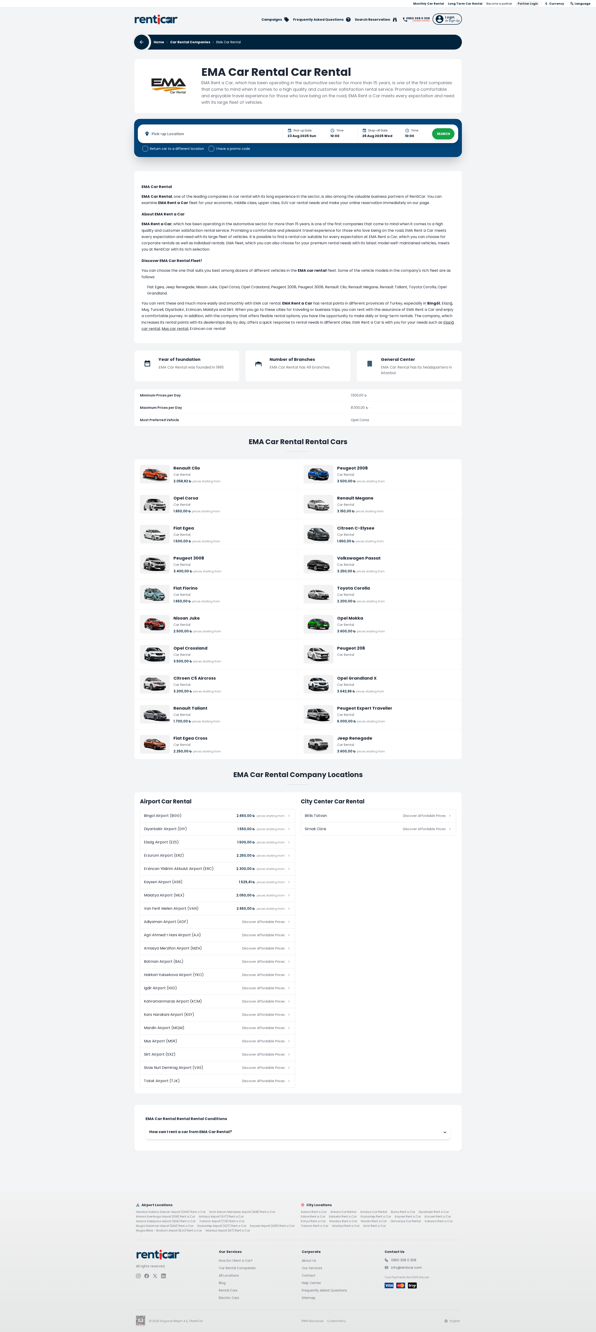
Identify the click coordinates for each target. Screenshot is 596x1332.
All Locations (229, 1275)
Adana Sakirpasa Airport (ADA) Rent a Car (166, 1221)
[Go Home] (156, 19)
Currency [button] (556, 4)
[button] (447, 19)
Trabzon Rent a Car (314, 1226)
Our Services (312, 1268)
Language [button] (582, 4)
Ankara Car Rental (343, 1212)
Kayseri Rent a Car (408, 1216)
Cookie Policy (336, 1321)
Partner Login (528, 4)
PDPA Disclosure (312, 1321)
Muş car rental (175, 328)
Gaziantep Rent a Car (375, 1216)
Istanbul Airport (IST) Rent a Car (228, 1230)
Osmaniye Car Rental (405, 1221)
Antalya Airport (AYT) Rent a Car (221, 1216)
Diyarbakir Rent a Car (434, 1212)
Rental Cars (228, 1290)
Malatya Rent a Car (343, 1221)
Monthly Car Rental (428, 4)
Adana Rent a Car (314, 1212)
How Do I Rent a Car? (236, 1260)
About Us (309, 1260)
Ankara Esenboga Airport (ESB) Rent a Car (165, 1216)
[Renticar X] (155, 1276)
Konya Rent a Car (313, 1221)
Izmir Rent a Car (374, 1226)
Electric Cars (229, 1297)
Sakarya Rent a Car (439, 1221)
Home (159, 42)
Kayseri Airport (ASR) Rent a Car (272, 1226)
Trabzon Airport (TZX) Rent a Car (221, 1221)
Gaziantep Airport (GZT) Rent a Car (221, 1226)
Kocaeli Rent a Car (438, 1216)
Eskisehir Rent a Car (343, 1216)
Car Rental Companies (190, 42)
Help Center (311, 1283)
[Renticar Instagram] (138, 1276)
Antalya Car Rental (373, 1212)
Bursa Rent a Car (403, 1212)
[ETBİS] (140, 1321)
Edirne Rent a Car (313, 1216)
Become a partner (499, 4)
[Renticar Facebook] (146, 1276)
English (455, 1321)
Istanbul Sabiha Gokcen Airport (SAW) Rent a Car (171, 1212)
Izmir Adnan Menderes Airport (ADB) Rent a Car (242, 1212)
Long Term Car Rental (465, 4)
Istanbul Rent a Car (345, 1226)
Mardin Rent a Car (374, 1221)
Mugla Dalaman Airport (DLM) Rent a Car (164, 1226)
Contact (308, 1275)
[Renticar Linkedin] (163, 1276)
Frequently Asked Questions (324, 1290)
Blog (222, 1283)
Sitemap (308, 1297)
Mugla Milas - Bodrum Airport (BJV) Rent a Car (169, 1230)
